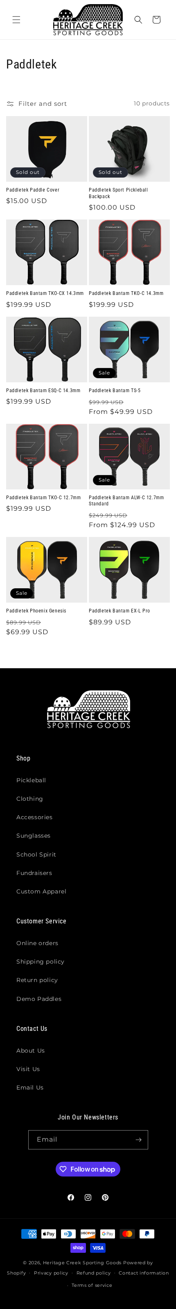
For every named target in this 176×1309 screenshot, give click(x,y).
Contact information (144, 1273)
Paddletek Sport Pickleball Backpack (118, 193)
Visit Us (28, 1069)
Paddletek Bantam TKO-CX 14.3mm (45, 293)
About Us (30, 1050)
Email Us (30, 1087)
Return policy (37, 980)
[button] (16, 20)
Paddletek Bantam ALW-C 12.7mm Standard (126, 501)
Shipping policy (40, 961)
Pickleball (31, 780)
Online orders (37, 943)
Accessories (34, 817)
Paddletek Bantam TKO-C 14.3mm (126, 293)
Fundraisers (34, 873)
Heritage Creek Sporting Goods (82, 1263)
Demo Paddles (38, 999)
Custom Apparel (41, 891)
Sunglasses (33, 835)
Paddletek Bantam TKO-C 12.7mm (43, 497)
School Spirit (36, 854)
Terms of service (92, 1285)
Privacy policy (51, 1273)
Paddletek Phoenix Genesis (36, 611)
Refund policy (94, 1273)
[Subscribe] (139, 1139)
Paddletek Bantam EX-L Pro (119, 611)
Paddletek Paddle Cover (32, 190)
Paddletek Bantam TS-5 (115, 390)
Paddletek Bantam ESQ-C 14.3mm (43, 390)
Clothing (29, 798)
